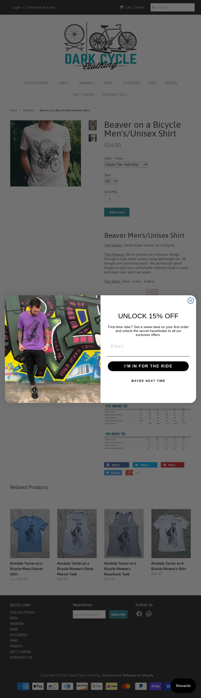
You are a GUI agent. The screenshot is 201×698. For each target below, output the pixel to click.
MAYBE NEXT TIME (148, 381)
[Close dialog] (191, 301)
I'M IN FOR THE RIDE (148, 366)
